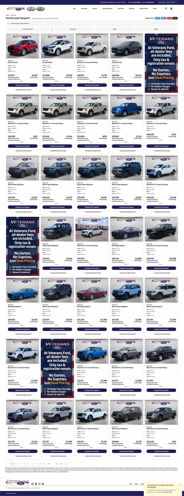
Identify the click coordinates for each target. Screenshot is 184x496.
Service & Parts (144, 8)
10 (48, 464)
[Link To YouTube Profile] (39, 484)
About (154, 8)
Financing (131, 8)
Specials (94, 8)
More (21, 81)
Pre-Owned (84, 8)
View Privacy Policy (167, 492)
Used (136, 484)
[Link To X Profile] (36, 484)
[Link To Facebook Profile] (32, 484)
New (74, 8)
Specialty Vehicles (107, 8)
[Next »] (66, 464)
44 (61, 464)
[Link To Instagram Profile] (42, 484)
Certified (143, 484)
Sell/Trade (121, 8)
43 (57, 464)
